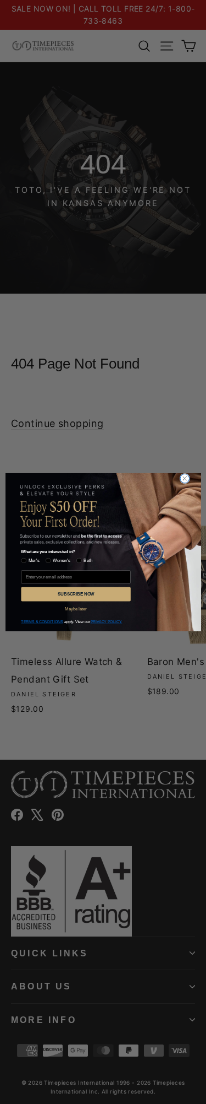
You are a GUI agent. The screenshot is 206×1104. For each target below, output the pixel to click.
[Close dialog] (185, 478)
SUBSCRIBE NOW (75, 594)
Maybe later (75, 608)
